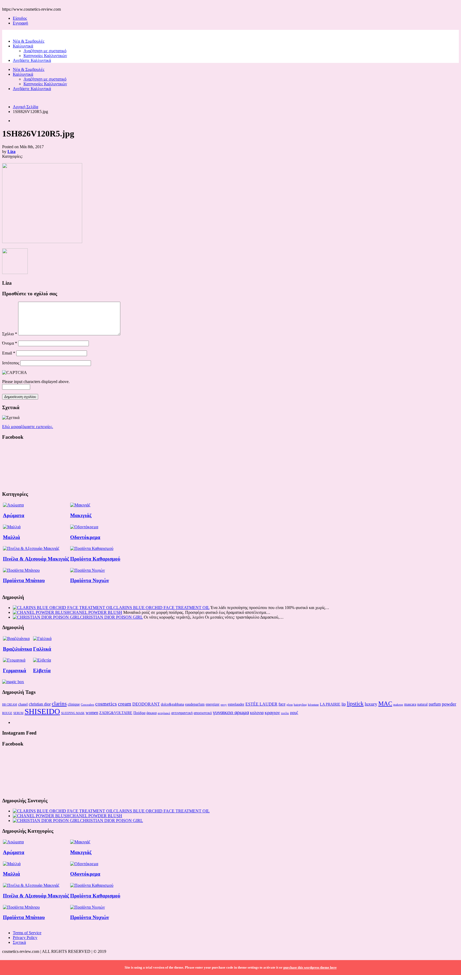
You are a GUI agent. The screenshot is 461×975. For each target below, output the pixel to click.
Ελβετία (42, 670)
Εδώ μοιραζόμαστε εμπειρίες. (27, 426)
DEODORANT (146, 704)
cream (124, 704)
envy (224, 704)
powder (449, 704)
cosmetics (106, 704)
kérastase (313, 704)
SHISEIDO (42, 711)
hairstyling (300, 704)
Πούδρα (139, 713)
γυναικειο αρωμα (231, 712)
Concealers (87, 704)
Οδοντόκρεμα (85, 537)
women (92, 712)
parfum (435, 704)
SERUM (18, 713)
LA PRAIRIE (330, 704)
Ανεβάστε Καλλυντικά (32, 60)
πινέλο (285, 713)
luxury (371, 704)
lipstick (355, 703)
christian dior (40, 704)
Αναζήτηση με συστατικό (44, 51)
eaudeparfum (195, 704)
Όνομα (9, 343)
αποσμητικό (203, 713)
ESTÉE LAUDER (261, 704)
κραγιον (272, 712)
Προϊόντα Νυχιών (89, 580)
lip (343, 704)
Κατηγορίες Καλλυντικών (45, 55)
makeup (398, 704)
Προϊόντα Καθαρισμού (95, 559)
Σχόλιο (9, 334)
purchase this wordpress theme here (310, 967)
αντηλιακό (164, 713)
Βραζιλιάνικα (17, 649)
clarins (59, 703)
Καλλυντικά (23, 46)
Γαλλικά (42, 649)
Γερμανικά (14, 670)
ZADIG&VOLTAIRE (115, 713)
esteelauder (236, 704)
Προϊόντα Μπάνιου (24, 580)
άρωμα (151, 713)
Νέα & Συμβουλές (28, 41)
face (282, 704)
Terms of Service (27, 932)
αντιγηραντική (182, 713)
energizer (213, 704)
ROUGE (7, 713)
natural (422, 704)
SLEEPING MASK (73, 713)
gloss (290, 704)
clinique (74, 704)
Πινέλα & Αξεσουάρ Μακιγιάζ (36, 559)
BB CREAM (9, 704)
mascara (410, 704)
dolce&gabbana (172, 704)
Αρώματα (13, 515)
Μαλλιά (11, 537)
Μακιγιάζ (81, 515)
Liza (11, 151)
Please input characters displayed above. (36, 381)
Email (8, 353)
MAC (385, 703)
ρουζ (294, 712)
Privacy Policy (25, 937)
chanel (23, 704)
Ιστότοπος (10, 363)
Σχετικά (19, 942)
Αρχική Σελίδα (25, 106)
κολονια (257, 712)
